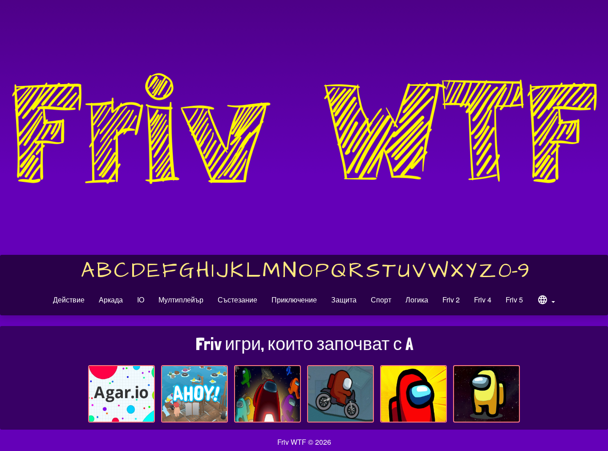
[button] (546, 301)
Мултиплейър (180, 299)
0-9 (514, 271)
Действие (69, 299)
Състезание (237, 299)
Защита (344, 299)
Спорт (381, 299)
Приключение (294, 299)
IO (140, 299)
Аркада (111, 299)
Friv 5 (514, 299)
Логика (416, 299)
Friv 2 (451, 299)
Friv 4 (482, 299)
